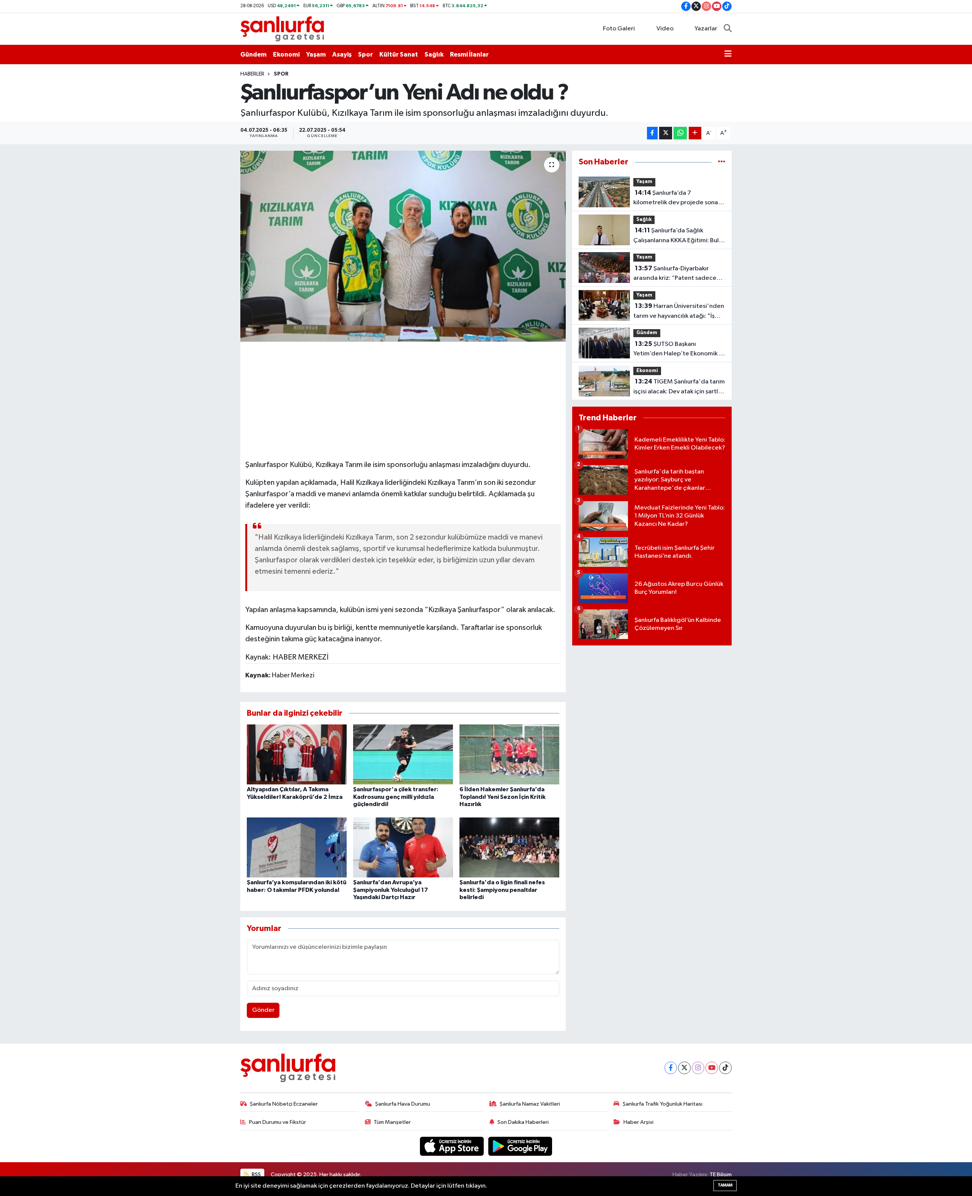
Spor (365, 54)
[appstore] (452, 1146)
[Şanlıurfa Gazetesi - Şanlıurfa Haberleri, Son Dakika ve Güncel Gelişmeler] (282, 28)
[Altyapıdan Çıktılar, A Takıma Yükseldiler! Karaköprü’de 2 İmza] (297, 754)
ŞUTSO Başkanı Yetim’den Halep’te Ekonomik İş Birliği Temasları (678, 350)
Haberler (252, 74)
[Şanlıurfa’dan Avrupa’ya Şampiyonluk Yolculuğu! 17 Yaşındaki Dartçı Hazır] (403, 847)
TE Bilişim (721, 1174)
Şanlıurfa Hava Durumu (402, 1104)
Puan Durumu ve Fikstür (277, 1122)
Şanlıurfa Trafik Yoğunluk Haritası (662, 1104)
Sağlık (433, 54)
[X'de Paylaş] (665, 133)
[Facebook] (670, 1068)
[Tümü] (721, 162)
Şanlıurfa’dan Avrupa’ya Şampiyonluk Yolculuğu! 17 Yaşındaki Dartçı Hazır (390, 889)
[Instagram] (698, 1068)
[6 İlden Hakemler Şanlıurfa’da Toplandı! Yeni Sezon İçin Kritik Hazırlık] (509, 754)
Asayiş (342, 54)
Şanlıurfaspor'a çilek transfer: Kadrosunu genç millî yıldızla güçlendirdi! (396, 796)
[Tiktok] (725, 1068)
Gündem (253, 54)
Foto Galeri (619, 28)
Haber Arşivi (638, 1122)
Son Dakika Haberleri (523, 1122)
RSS (256, 1174)
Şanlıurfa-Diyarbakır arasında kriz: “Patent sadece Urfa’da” (674, 274)
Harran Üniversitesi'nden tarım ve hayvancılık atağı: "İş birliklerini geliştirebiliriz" (678, 312)
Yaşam (316, 54)
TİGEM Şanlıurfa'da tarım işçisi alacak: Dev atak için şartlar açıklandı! (679, 387)
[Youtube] (711, 1068)
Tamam (725, 1185)
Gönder (263, 1010)
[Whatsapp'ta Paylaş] (680, 133)
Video (665, 28)
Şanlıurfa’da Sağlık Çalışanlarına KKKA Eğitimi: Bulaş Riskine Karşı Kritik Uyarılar (679, 236)
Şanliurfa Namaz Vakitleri (530, 1104)
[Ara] (728, 29)
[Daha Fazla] (695, 133)
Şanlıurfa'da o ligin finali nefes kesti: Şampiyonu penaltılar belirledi (502, 889)
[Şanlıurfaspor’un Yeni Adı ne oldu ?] (403, 246)
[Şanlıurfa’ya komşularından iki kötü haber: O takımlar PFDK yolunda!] (297, 847)
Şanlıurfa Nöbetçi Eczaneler (284, 1104)
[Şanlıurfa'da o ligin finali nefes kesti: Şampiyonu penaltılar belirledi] (509, 847)
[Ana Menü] (728, 55)
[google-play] (520, 1146)
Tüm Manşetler (392, 1122)
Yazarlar (705, 28)
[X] (684, 1068)
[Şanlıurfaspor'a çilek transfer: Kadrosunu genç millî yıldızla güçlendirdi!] (403, 754)
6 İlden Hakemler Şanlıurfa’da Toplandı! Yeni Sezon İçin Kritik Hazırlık (502, 796)
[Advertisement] (403, 399)
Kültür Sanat (398, 54)
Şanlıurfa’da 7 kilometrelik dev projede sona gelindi (675, 198)
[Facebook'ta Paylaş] (652, 133)
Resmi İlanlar (469, 54)
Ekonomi (286, 54)
